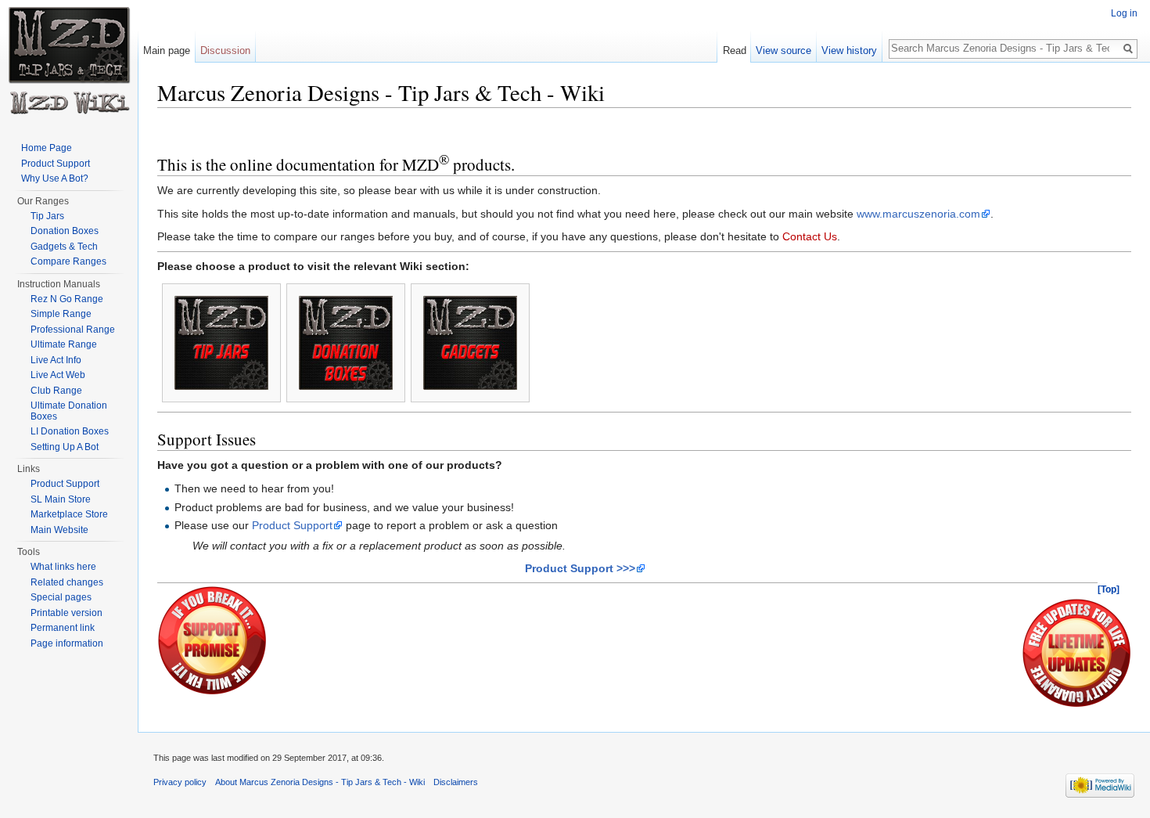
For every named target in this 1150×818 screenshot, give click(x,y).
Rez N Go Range (67, 299)
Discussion (225, 50)
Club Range (56, 390)
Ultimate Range (64, 344)
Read (734, 50)
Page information (67, 643)
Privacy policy (180, 782)
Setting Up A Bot (65, 446)
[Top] (1108, 589)
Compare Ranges (68, 261)
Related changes (67, 582)
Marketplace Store (69, 514)
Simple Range (61, 313)
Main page (166, 50)
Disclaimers (455, 782)
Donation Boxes (65, 230)
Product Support (292, 525)
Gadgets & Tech (64, 246)
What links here (63, 566)
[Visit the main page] (68, 62)
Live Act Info (56, 360)
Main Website (59, 529)
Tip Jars (47, 216)
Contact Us (809, 236)
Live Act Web (58, 374)
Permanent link (63, 627)
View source (783, 50)
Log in (1124, 13)
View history (849, 50)
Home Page (46, 147)
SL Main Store (61, 499)
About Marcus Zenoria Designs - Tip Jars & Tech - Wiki (320, 782)
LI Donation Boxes (70, 431)
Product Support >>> (580, 568)
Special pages (61, 597)
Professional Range (73, 329)
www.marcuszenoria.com (918, 213)
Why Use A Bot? (54, 178)
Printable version (66, 612)
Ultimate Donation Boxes (69, 411)
